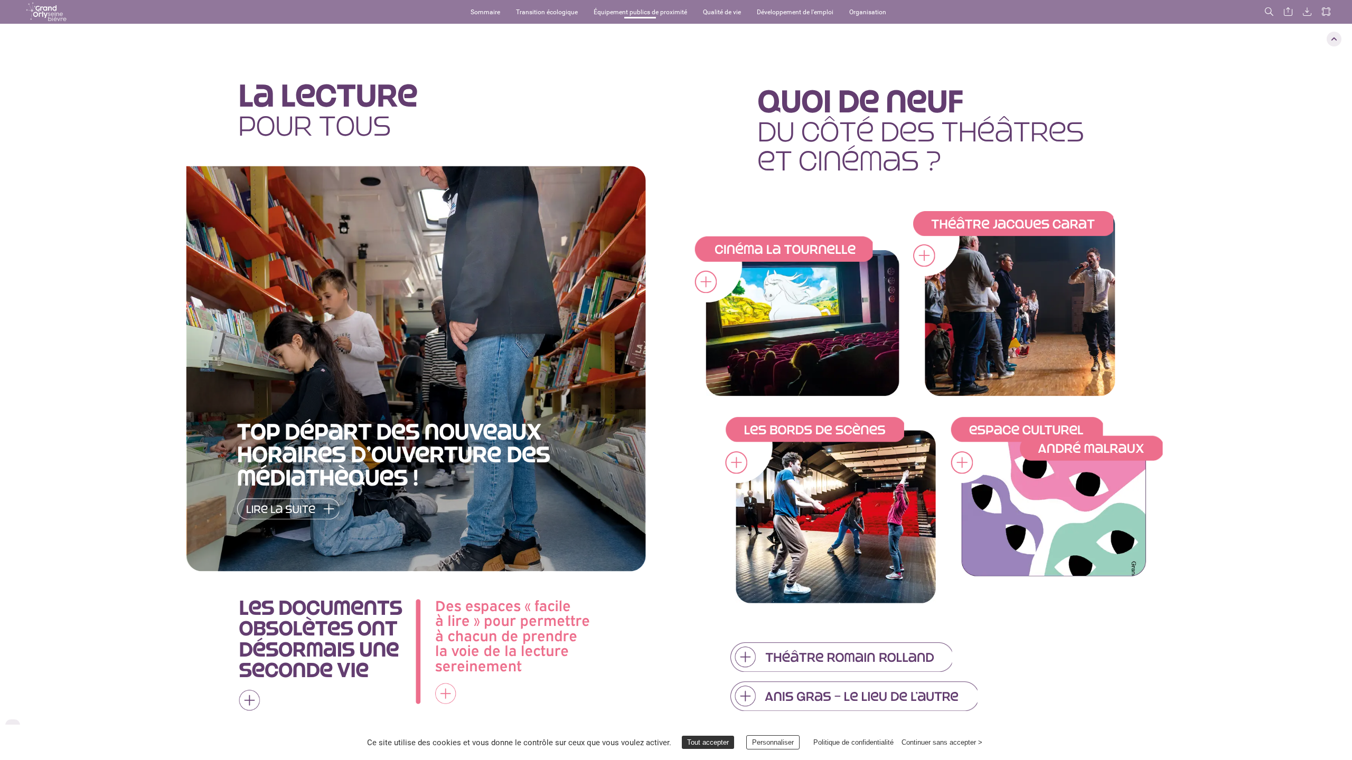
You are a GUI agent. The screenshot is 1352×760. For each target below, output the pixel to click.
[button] (46, 12)
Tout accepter (708, 742)
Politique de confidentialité (853, 742)
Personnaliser (773, 742)
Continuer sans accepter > (942, 742)
